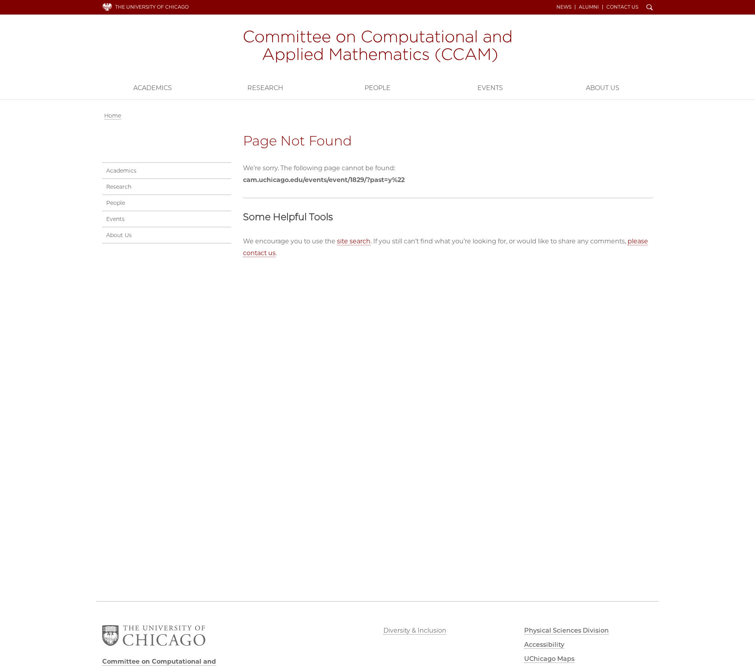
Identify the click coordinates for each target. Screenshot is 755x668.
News (563, 7)
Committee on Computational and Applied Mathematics (377, 46)
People (377, 88)
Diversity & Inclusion (414, 630)
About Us (602, 88)
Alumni (589, 7)
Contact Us (622, 7)
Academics (152, 88)
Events (490, 88)
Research (265, 88)
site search (353, 241)
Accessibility (544, 644)
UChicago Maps (549, 658)
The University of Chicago (152, 7)
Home (112, 115)
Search (649, 8)
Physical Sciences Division (566, 630)
